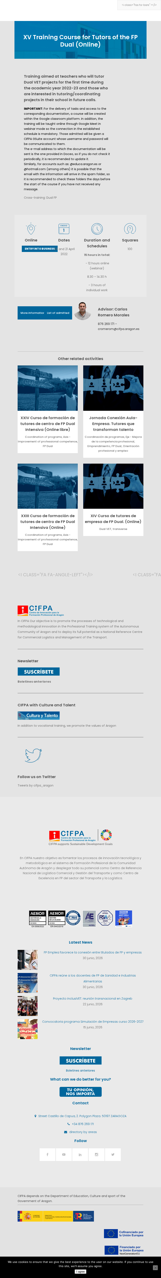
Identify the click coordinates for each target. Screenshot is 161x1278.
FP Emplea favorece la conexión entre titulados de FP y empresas (93, 952)
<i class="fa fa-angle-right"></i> (137, 575)
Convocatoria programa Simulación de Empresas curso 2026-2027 (92, 1022)
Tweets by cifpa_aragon (35, 785)
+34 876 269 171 (83, 1124)
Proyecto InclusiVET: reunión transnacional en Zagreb (92, 998)
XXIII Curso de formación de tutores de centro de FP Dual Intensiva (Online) (47, 521)
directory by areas (83, 1132)
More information (33, 313)
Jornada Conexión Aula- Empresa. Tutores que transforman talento (113, 423)
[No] (155, 1267)
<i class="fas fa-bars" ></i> (139, 5)
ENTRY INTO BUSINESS (40, 248)
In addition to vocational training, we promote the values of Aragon (67, 726)
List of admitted (58, 313)
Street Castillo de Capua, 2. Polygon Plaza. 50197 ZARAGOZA (82, 1116)
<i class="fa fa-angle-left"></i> (22, 575)
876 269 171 (106, 324)
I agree (80, 1271)
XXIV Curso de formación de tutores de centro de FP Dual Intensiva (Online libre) (47, 423)
